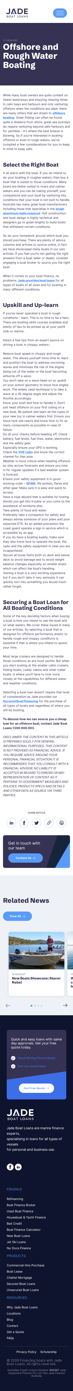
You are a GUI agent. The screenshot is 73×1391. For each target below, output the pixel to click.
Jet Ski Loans (16, 1242)
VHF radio (25, 452)
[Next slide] (65, 1005)
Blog (10, 1319)
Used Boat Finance (20, 1211)
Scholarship (48, 1352)
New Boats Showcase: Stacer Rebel (36, 980)
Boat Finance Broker (21, 1205)
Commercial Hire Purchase (25, 1265)
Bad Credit (14, 1223)
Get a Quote (15, 1332)
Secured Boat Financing (20, 701)
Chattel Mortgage (19, 1277)
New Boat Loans (18, 1236)
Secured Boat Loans (21, 1284)
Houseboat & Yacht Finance (26, 1217)
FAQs (10, 1338)
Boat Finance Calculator (24, 1229)
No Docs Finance (19, 1248)
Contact (12, 1326)
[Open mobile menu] (60, 13)
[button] (31, 1006)
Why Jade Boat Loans (22, 1307)
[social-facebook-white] (10, 1167)
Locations (14, 1313)
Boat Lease (14, 1271)
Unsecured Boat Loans (23, 1290)
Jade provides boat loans (36, 280)
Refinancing (15, 1199)
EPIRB (30, 483)
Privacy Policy (26, 1352)
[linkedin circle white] (18, 1167)
